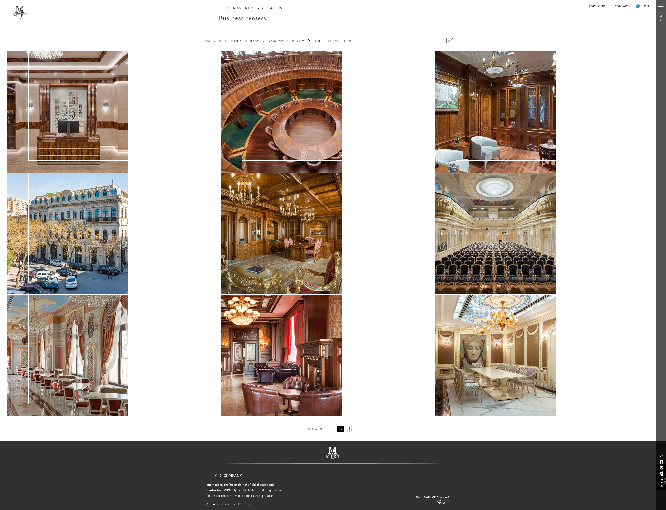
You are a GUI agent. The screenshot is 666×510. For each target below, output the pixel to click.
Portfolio (597, 6)
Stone (244, 41)
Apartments (275, 41)
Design (254, 41)
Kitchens (346, 41)
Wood (234, 41)
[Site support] (443, 503)
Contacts (622, 6)
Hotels (290, 41)
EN (646, 6)
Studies (318, 41)
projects (272, 8)
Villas (300, 41)
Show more (317, 429)
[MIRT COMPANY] (20, 12)
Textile (223, 41)
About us (231, 504)
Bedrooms (332, 41)
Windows (210, 41)
